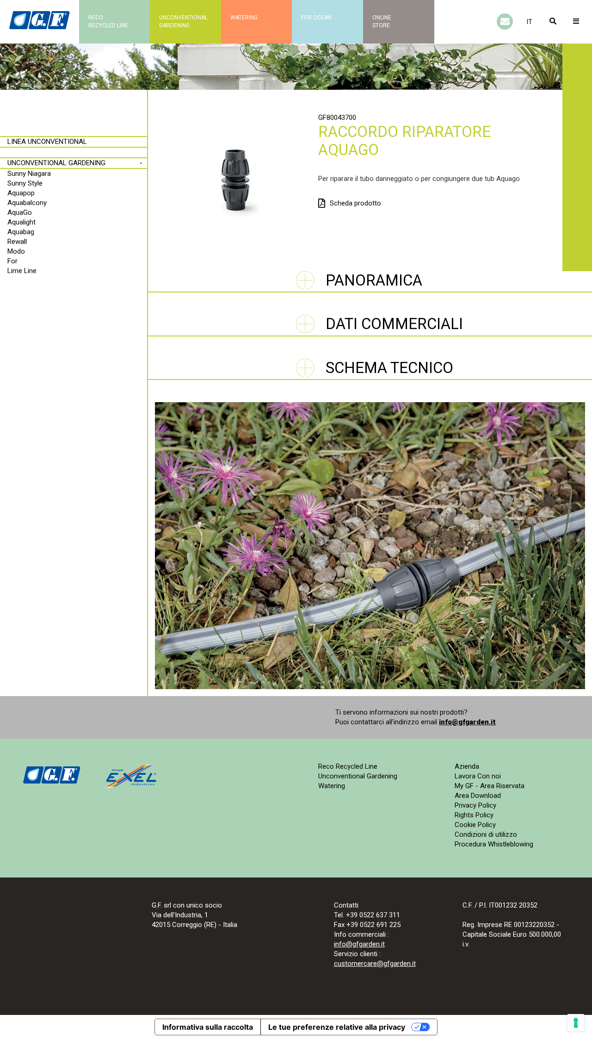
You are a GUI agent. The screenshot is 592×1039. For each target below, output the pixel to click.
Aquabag (20, 232)
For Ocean (316, 17)
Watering (244, 17)
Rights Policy (474, 815)
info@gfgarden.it (467, 722)
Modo (16, 251)
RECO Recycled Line (108, 21)
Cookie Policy (475, 825)
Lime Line (22, 271)
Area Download (478, 795)
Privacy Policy (475, 805)
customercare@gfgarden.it (375, 963)
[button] (529, 21)
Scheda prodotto (355, 203)
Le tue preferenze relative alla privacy (336, 1027)
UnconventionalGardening (183, 21)
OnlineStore (381, 21)
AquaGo (19, 212)
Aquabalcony (27, 203)
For (12, 261)
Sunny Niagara (29, 173)
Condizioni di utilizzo (486, 834)
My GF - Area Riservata (489, 786)
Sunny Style (25, 183)
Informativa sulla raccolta (207, 1027)
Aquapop (21, 193)
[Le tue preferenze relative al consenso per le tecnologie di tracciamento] (576, 1023)
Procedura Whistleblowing (494, 844)
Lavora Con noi (478, 776)
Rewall (17, 241)
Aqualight (21, 222)
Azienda (467, 766)
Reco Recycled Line (347, 766)
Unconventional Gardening (56, 163)
